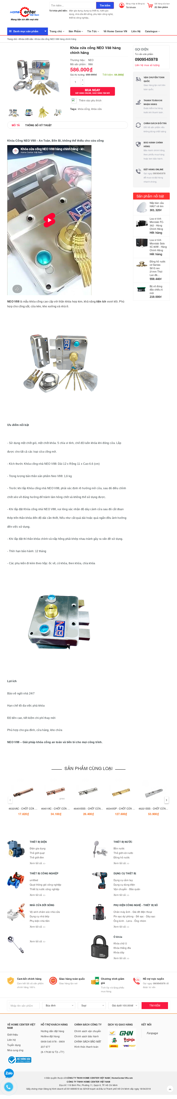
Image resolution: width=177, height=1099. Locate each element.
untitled (34, 880)
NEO (91, 60)
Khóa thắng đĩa (122, 948)
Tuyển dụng (14, 1045)
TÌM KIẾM (154, 1005)
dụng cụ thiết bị (91, 10)
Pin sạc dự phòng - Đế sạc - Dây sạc (134, 916)
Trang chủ (56, 31)
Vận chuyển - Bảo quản (127, 889)
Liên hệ (11, 1039)
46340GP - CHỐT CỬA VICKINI (123, 808)
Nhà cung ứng (15, 1050)
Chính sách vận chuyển (87, 1031)
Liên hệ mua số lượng (147, 65)
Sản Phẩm (75, 31)
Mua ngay (92, 91)
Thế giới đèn (37, 857)
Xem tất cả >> (37, 863)
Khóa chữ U (120, 943)
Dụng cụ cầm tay (123, 880)
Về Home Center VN (115, 31)
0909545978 (146, 59)
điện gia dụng (76, 10)
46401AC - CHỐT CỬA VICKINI (58, 808)
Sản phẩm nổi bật (150, 195)
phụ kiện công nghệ (103, 13)
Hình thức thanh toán (86, 1046)
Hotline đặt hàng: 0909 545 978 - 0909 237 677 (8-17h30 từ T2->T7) (53, 1044)
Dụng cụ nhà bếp (39, 916)
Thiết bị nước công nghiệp (44, 889)
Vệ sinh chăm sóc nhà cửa (45, 912)
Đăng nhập (130, 3)
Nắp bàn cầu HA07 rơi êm (157, 204)
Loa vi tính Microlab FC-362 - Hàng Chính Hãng (157, 224)
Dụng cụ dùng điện (124, 884)
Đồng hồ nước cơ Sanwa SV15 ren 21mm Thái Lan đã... (158, 268)
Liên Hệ (136, 31)
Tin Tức (92, 31)
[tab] (16, 125)
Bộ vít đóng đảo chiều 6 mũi (156, 289)
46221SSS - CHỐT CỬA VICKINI (157, 808)
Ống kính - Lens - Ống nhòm (130, 921)
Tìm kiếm (105, 5)
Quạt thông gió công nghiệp (45, 884)
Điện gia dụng (37, 848)
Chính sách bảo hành (86, 1036)
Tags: (73, 109)
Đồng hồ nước (122, 857)
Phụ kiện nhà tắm (40, 921)
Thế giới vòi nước (123, 853)
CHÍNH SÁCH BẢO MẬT (87, 1041)
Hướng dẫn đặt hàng (52, 1031)
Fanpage (152, 1033)
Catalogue (151, 31)
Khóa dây (119, 952)
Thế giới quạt (37, 853)
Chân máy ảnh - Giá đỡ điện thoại (133, 912)
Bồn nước (119, 848)
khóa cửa (96, 109)
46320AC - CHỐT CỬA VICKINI (26, 808)
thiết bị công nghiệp (78, 17)
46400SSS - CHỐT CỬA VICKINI (92, 808)
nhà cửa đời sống (83, 13)
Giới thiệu (12, 1034)
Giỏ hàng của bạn (162, 3)
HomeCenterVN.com (122, 1077)
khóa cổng (84, 109)
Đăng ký (141, 3)
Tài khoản (131, 7)
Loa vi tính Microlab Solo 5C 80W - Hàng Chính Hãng (158, 245)
